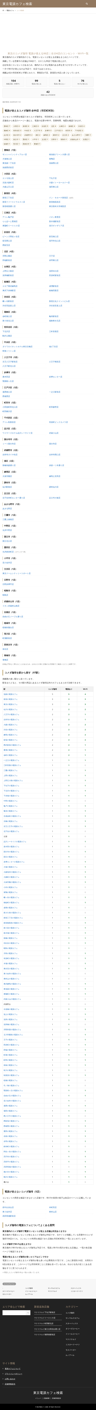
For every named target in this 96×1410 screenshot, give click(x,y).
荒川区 (16, 144)
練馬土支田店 (54, 476)
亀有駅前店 (53, 316)
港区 (38, 135)
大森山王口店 (8, 186)
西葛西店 (6, 396)
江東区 (35, 126)
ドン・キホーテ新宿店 (58, 197)
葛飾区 (7, 130)
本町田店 (53, 1207)
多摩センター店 (55, 376)
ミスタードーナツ (77, 1291)
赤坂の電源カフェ (11, 1136)
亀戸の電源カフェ (11, 806)
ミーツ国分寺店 (9, 443)
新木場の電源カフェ (11, 933)
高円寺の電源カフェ (11, 1156)
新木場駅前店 (54, 221)
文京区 (45, 139)
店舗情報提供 (10, 1384)
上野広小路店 (8, 271)
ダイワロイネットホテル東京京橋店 (17, 346)
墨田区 (26, 139)
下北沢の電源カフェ (11, 790)
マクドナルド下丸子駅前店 (44, 1312)
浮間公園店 (7, 256)
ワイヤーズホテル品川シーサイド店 (17, 433)
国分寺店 (53, 443)
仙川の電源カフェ (11, 709)
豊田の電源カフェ (11, 1131)
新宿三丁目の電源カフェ (13, 918)
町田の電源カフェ (11, 1060)
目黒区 (86, 139)
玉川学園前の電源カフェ (13, 1034)
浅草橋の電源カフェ (11, 1024)
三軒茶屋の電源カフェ (12, 765)
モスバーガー (7, 1294)
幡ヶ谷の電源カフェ (11, 897)
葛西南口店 (7, 392)
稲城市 (7, 144)
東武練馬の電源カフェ (12, 984)
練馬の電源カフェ (11, 735)
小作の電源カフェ (11, 887)
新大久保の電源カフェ (12, 912)
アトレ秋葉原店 (9, 422)
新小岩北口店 (8, 320)
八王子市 (38, 130)
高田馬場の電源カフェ (12, 1167)
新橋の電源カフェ (11, 938)
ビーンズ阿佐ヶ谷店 (10, 236)
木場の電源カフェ (11, 963)
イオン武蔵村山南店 (10, 606)
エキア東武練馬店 (10, 286)
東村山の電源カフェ (11, 978)
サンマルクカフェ (54, 1288)
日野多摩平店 (8, 584)
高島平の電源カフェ (11, 1161)
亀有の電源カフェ (11, 811)
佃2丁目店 (53, 346)
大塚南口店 (7, 158)
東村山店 (53, 1211)
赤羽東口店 (53, 260)
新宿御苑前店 (54, 202)
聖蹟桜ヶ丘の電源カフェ (13, 1090)
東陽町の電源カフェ (11, 994)
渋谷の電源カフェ (11, 729)
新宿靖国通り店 (9, 206)
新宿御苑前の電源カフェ (13, 923)
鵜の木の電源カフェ (11, 1172)
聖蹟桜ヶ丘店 (8, 381)
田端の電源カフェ (11, 1050)
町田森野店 (53, 407)
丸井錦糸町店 (8, 551)
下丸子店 (53, 178)
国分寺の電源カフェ (11, 851)
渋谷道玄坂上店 (55, 305)
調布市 (56, 135)
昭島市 (64, 139)
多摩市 (48, 130)
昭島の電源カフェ (11, 948)
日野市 (54, 139)
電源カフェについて (12, 1368)
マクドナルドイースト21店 (44, 1318)
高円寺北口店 (54, 240)
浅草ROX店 (53, 271)
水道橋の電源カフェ (11, 1009)
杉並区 (45, 126)
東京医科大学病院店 (57, 206)
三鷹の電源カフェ (11, 770)
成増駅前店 (53, 286)
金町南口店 (7, 316)
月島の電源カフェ (11, 953)
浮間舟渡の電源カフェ (12, 1029)
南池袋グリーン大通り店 (59, 154)
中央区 (27, 130)
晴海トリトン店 (9, 351)
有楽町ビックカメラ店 (58, 422)
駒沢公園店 (7, 335)
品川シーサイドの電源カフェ (15, 841)
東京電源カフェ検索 (48, 1393)
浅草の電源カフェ (11, 1019)
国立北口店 (7, 541)
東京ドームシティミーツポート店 (16, 573)
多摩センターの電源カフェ (14, 862)
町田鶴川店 (7, 411)
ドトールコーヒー (31, 1291)
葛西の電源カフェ (11, 1105)
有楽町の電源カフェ (11, 958)
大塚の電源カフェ (11, 867)
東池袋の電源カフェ (11, 989)
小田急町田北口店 (10, 407)
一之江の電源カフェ (11, 760)
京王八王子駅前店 (10, 361)
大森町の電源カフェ (11, 877)
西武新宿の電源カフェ (12, 745)
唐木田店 (6, 376)
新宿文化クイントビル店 (59, 301)
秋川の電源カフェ (11, 1070)
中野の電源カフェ (11, 801)
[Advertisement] (48, 32)
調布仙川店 (53, 487)
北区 (53, 126)
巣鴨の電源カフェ (11, 892)
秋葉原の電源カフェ (11, 1075)
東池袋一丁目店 (9, 163)
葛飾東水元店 (54, 320)
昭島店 (5, 595)
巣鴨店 (52, 158)
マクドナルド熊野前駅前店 (44, 1334)
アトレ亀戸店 (8, 217)
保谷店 (5, 649)
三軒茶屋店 (53, 331)
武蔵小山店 (53, 433)
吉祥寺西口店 (54, 454)
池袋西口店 (53, 163)
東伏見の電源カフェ (11, 968)
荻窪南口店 (53, 236)
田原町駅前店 (54, 275)
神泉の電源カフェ (11, 1065)
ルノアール (29, 1294)
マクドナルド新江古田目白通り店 (47, 1329)
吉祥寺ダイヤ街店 (10, 454)
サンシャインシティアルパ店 (14, 154)
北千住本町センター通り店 (13, 497)
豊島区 (7, 126)
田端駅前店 (7, 260)
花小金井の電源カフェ (12, 1100)
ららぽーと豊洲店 (10, 221)
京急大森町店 (8, 182)
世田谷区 (17, 130)
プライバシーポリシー (13, 1374)
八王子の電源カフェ (11, 714)
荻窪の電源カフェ (11, 740)
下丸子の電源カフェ (11, 785)
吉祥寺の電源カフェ (11, 719)
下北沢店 (6, 331)
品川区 (7, 135)
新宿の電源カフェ (11, 699)
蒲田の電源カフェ (11, 1111)
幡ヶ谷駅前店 (8, 301)
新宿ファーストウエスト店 (13, 202)
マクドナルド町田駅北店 (43, 1323)
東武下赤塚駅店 (9, 290)
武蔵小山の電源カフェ (12, 999)
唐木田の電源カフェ (11, 846)
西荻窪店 (6, 245)
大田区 (16, 126)
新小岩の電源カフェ (11, 928)
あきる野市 (76, 135)
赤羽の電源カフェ (11, 1141)
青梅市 (37, 144)
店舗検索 (47, 1398)
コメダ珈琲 (29, 1288)
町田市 (69, 130)
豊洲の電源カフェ (11, 750)
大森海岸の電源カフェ (12, 872)
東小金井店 (7, 1211)
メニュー (38, 1398)
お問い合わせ (10, 1379)
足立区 (65, 135)
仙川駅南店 (7, 487)
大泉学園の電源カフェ (12, 882)
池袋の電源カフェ (11, 694)
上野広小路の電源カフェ (13, 780)
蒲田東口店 (53, 186)
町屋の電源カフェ (11, 1055)
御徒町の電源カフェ (11, 902)
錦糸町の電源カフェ (11, 1146)
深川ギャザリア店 (56, 225)
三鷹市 (88, 135)
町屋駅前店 (7, 638)
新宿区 (26, 126)
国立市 (16, 139)
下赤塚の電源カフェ (11, 795)
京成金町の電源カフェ (12, 816)
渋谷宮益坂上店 (9, 305)
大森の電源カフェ (11, 724)
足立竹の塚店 (54, 497)
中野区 (7, 139)
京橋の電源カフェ (11, 821)
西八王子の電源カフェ (12, 1116)
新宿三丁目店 (8, 197)
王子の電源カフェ (11, 1039)
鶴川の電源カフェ (11, 1177)
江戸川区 (58, 130)
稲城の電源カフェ (11, 1080)
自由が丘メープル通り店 (12, 616)
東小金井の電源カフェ (12, 973)
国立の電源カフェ (11, 857)
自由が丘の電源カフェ (12, 1095)
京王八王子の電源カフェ (13, 826)
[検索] (86, 3)
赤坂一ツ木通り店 (56, 465)
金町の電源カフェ (11, 755)
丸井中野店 (7, 530)
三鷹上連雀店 (8, 519)
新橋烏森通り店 (9, 465)
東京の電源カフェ (11, 704)
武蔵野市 (28, 135)
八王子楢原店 (54, 361)
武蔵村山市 (75, 139)
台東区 (62, 126)
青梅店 (5, 659)
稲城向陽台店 (8, 627)
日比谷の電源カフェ (11, 943)
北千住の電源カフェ (11, 831)
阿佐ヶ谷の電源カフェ (12, 1151)
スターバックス (76, 1288)
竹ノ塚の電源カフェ (11, 1085)
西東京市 (27, 144)
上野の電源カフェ (11, 775)
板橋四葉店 (53, 290)
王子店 (52, 256)
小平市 (35, 139)
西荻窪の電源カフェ (11, 1121)
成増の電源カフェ (11, 907)
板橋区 (72, 126)
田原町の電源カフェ (11, 1045)
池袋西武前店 (8, 167)
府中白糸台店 (8, 1207)
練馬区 (46, 135)
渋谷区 (81, 126)
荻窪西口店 (7, 240)
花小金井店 (7, 562)
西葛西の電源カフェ (11, 1126)
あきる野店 (7, 508)
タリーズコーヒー (8, 1291)
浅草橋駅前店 (8, 275)
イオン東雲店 (54, 217)
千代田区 (79, 130)
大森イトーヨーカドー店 (59, 182)
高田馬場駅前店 (9, 1216)
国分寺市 (17, 135)
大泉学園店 (7, 476)
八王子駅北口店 (9, 366)
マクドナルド (52, 1291)
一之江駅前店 (54, 392)
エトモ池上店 (8, 178)
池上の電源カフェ (11, 1014)
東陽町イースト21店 (11, 225)
